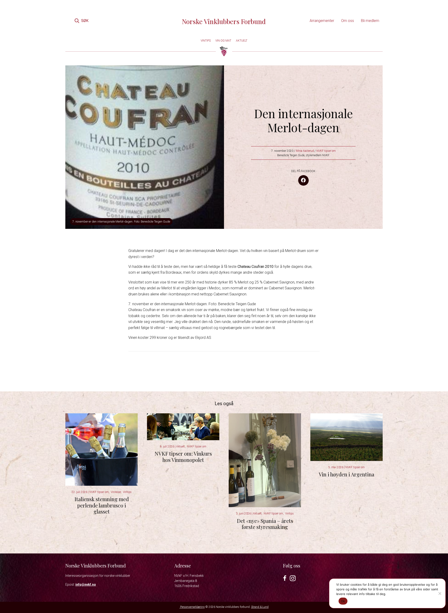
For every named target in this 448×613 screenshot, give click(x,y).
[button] (81, 20)
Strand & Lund (260, 607)
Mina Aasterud (305, 150)
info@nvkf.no (85, 584)
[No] (439, 593)
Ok (343, 601)
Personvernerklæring (192, 607)
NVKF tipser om (326, 150)
